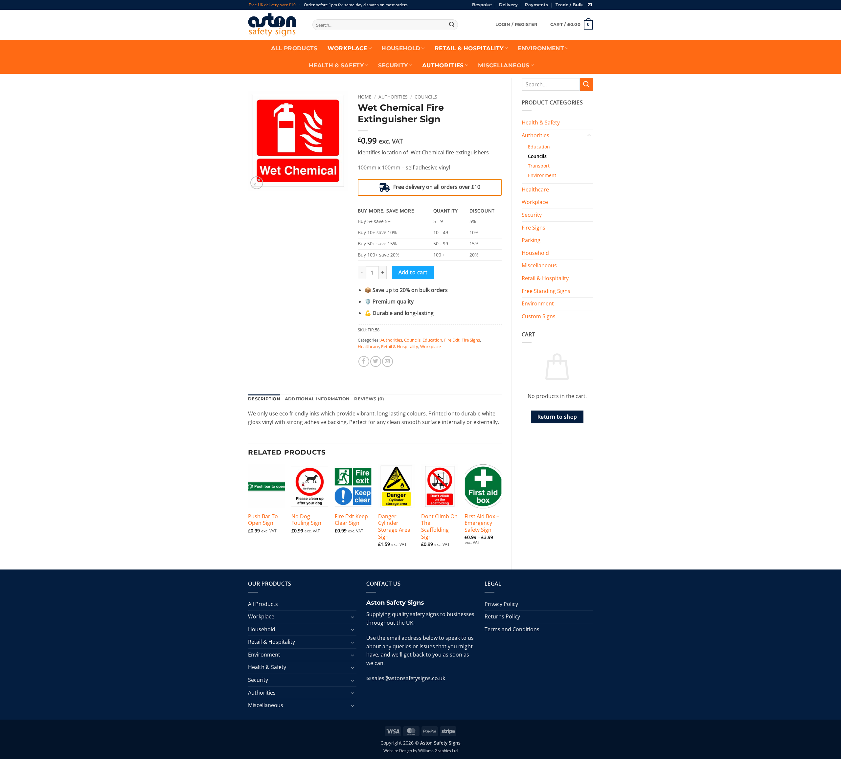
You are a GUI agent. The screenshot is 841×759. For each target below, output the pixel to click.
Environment (541, 48)
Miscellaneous (503, 65)
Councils (537, 156)
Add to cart (413, 272)
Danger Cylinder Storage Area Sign (394, 526)
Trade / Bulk (569, 4)
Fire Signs (533, 227)
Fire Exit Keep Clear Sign (351, 520)
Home (365, 97)
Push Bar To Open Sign (263, 520)
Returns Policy (502, 616)
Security (393, 65)
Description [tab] (264, 398)
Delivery (508, 4)
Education (539, 147)
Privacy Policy (501, 604)
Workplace (347, 48)
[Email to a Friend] (387, 361)
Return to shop (557, 416)
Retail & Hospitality (469, 48)
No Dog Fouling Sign (306, 520)
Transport (539, 166)
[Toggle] (589, 136)
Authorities (443, 65)
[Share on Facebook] (363, 361)
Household (400, 48)
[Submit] (451, 25)
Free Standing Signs (546, 291)
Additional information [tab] (317, 398)
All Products (294, 48)
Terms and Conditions (512, 629)
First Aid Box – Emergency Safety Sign (482, 523)
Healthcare (535, 189)
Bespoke (482, 4)
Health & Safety (336, 65)
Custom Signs (539, 316)
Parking (531, 240)
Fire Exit (452, 340)
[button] (516, 24)
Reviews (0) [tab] (369, 398)
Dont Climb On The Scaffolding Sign (439, 526)
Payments (536, 4)
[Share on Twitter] (375, 361)
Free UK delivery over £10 (272, 5)
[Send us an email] (590, 5)
